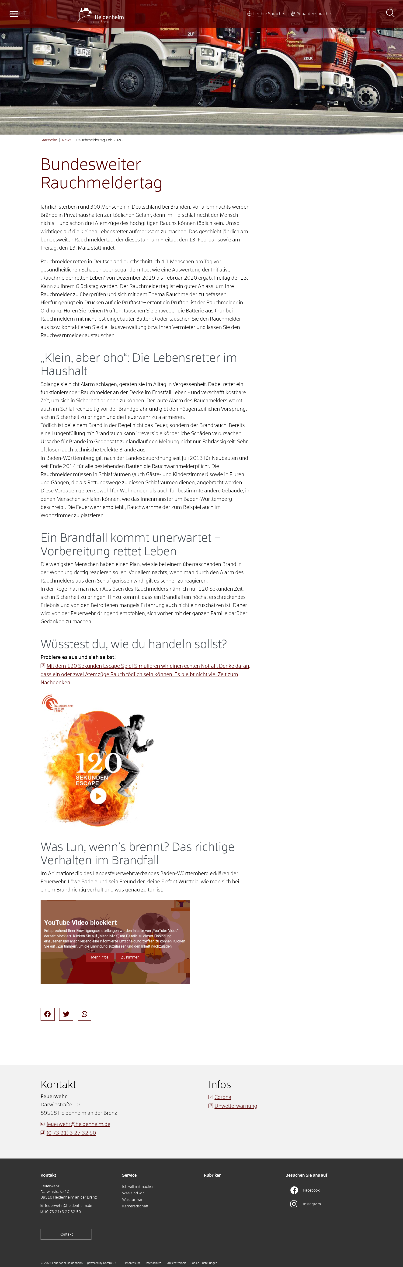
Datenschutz (153, 1263)
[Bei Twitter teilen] (66, 1014)
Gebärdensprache (313, 14)
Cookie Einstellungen (204, 1263)
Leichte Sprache (268, 14)
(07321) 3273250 (71, 1133)
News (66, 140)
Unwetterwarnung (236, 1106)
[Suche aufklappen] (390, 14)
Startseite (49, 140)
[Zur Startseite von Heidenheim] (100, 14)
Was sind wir (133, 1193)
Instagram (312, 1204)
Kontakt (66, 1234)
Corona (223, 1097)
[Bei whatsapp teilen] (84, 1014)
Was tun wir (132, 1200)
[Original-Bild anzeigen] (99, 760)
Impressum (132, 1263)
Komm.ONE (110, 1263)
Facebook (311, 1190)
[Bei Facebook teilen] (48, 1014)
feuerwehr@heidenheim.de (78, 1124)
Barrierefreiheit (176, 1263)
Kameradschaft (135, 1206)
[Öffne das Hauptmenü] (14, 14)
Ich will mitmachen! (139, 1187)
